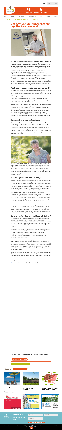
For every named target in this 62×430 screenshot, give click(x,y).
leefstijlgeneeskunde (25, 364)
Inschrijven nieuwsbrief (20, 359)
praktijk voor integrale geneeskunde (31, 104)
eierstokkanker (15, 364)
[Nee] (60, 426)
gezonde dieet (14, 170)
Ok (31, 428)
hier (33, 260)
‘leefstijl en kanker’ (20, 241)
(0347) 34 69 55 (16, 416)
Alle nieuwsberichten (20, 369)
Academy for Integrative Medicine (18, 232)
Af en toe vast (38, 171)
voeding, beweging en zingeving (18, 200)
